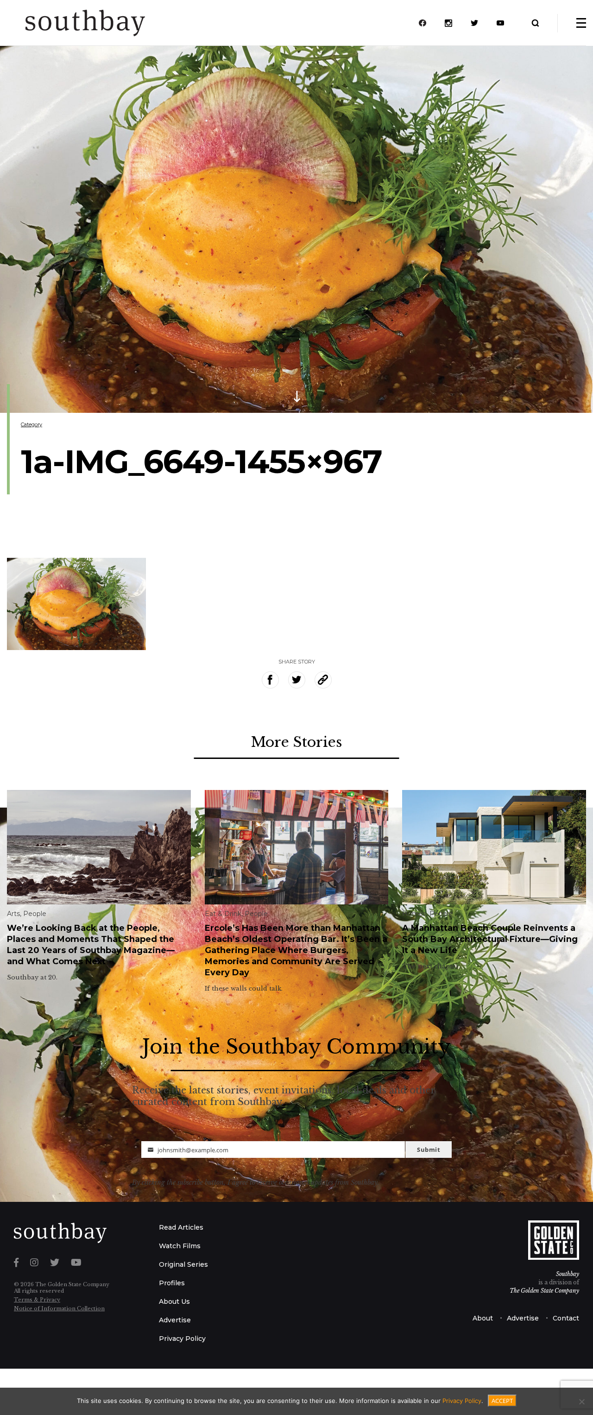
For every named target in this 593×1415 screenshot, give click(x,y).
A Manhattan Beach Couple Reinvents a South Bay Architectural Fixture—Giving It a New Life (490, 939)
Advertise (175, 1320)
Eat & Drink (223, 914)
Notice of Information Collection (59, 1308)
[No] (581, 1401)
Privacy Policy (182, 1338)
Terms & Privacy (37, 1299)
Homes (414, 914)
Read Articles (181, 1227)
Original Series (183, 1264)
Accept (502, 1400)
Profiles (172, 1283)
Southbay (567, 1273)
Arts (13, 914)
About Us (174, 1301)
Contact (566, 1318)
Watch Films (180, 1246)
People (34, 914)
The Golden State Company (544, 1290)
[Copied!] (323, 680)
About (483, 1318)
